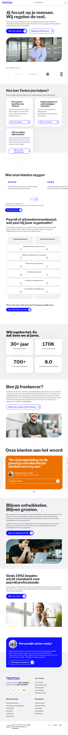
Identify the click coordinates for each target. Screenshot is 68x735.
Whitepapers (39, 711)
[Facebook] (13, 690)
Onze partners (39, 687)
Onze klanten (39, 690)
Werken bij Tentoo (41, 685)
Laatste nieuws (40, 703)
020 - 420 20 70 (24, 682)
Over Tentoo (39, 682)
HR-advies (9, 711)
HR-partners (10, 716)
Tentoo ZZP (10, 708)
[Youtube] (24, 690)
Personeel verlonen (12, 703)
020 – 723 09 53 (27, 657)
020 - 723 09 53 (22, 684)
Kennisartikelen (40, 705)
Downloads (38, 708)
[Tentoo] (7, 2)
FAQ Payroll (38, 713)
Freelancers (10, 713)
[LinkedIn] (8, 690)
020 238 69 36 (39, 2)
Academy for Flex (40, 693)
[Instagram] (18, 690)
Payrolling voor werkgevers (15, 705)
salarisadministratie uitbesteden (19, 140)
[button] (36, 199)
